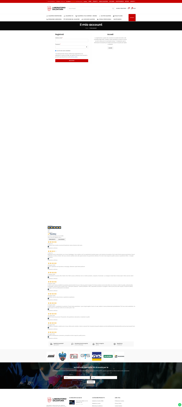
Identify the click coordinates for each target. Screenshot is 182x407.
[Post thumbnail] (72, 402)
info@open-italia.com (60, 1)
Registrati (71, 60)
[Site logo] (56, 8)
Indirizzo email (59, 38)
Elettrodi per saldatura (97, 405)
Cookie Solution (118, 405)
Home (86, 28)
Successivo (61, 239)
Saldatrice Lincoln (96, 403)
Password (58, 44)
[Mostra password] (86, 46)
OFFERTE (132, 17)
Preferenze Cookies (119, 400)
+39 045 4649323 (51, 1)
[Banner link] (51, 356)
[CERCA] (113, 8)
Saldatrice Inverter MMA (97, 400)
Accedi (110, 48)
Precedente (52, 239)
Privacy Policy (118, 403)
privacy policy (74, 57)
